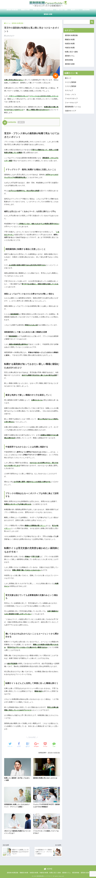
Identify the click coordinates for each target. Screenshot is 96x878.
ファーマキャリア (71, 103)
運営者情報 (86, 9)
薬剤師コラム (75, 9)
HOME (49, 869)
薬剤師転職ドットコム (73, 107)
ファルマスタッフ (71, 98)
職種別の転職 (25, 9)
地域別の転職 (37, 9)
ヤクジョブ (69, 90)
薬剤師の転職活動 (12, 9)
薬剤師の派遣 (48, 14)
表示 (21, 122)
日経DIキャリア (70, 111)
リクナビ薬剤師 (70, 86)
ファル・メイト (70, 94)
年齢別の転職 (49, 9)
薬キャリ (68, 78)
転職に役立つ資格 (62, 9)
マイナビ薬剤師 (70, 82)
